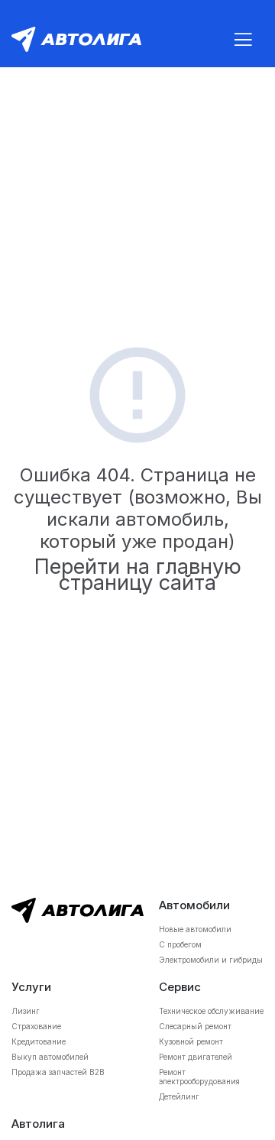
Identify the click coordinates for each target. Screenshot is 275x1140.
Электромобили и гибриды (211, 959)
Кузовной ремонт (191, 1041)
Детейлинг (179, 1096)
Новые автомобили (195, 929)
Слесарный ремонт (195, 1026)
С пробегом (180, 944)
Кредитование (38, 1041)
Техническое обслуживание (211, 1010)
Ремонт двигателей (195, 1056)
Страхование (36, 1026)
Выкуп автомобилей (50, 1056)
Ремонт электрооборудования (199, 1076)
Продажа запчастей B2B (58, 1072)
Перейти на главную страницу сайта (137, 574)
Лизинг (25, 1010)
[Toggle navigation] (243, 39)
